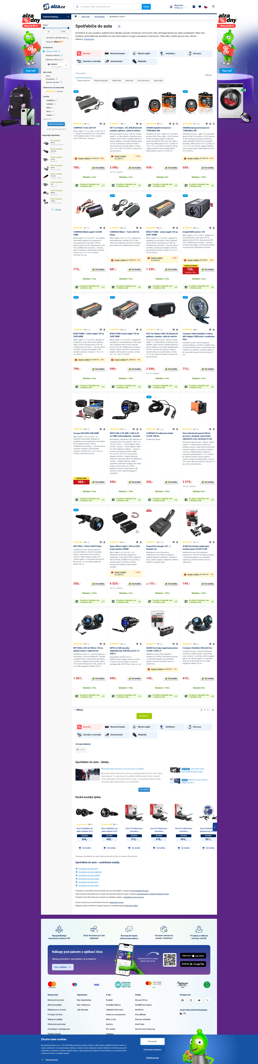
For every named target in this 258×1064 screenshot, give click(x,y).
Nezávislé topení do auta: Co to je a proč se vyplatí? (122, 769)
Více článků (144, 790)
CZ (184, 1013)
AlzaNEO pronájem (143, 1005)
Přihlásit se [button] (178, 8)
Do (68, 28)
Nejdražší (129, 80)
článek (184, 780)
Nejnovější (158, 80)
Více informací (52, 1060)
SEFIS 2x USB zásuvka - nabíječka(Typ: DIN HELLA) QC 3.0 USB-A (124, 651)
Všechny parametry (56, 124)
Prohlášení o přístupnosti (59, 1029)
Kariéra (109, 1024)
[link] (56, 209)
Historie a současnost (115, 1014)
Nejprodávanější (101, 80)
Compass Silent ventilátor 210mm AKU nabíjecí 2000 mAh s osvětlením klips (199, 336)
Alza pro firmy (141, 1000)
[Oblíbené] (199, 6)
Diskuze (208, 75)
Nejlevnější (116, 80)
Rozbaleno (50, 79)
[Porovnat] (177, 123)
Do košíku (99, 168)
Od (44, 28)
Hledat (146, 7)
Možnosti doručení (56, 1000)
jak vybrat (185, 769)
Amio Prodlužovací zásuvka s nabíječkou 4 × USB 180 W (158, 830)
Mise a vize (111, 1019)
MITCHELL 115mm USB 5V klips (87, 546)
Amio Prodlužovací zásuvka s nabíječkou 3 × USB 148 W (183, 830)
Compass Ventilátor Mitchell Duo (197, 648)
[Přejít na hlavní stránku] (54, 6)
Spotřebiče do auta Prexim (88, 885)
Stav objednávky (84, 1000)
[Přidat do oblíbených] (100, 123)
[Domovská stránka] (76, 16)
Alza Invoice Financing (145, 1029)
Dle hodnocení (144, 80)
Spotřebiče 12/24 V (117, 17)
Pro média (110, 1029)
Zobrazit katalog (50, 17)
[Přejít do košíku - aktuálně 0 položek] (213, 6)
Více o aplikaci (60, 967)
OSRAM (49, 104)
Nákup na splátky (55, 1019)
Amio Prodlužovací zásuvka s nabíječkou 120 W (134, 830)
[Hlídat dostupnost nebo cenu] (104, 123)
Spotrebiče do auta (116, 902)
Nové (48, 76)
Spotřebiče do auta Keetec (88, 879)
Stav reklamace (83, 1005)
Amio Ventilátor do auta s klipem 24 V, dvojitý (84, 830)
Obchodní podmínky (56, 1024)
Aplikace (110, 1034)
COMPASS (50, 100)
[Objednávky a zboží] (194, 6)
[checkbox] (56, 38)
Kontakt (109, 1000)
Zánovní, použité (52, 82)
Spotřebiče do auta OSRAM (89, 875)
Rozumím (152, 1041)
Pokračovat (89, 39)
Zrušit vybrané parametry (56, 129)
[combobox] (108, 7)
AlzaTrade (139, 1024)
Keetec (49, 115)
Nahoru (79, 710)
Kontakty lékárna (113, 1005)
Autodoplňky (100, 17)
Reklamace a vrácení (57, 1010)
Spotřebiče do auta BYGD (88, 882)
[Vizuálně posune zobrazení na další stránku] (215, 827)
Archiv (82, 749)
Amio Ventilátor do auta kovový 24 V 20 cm (208, 830)
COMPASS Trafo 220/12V (84, 128)
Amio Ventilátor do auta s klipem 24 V (109, 829)
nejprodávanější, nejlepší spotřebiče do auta (153, 894)
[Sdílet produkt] (119, 26)
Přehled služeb (54, 1034)
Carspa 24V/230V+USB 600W (86, 433)
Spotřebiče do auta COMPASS (90, 872)
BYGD (48, 108)
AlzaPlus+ (139, 1010)
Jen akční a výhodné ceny (56, 38)
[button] (89, 158)
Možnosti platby (55, 1005)
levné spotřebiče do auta (139, 891)
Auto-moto (85, 17)
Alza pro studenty (142, 1019)
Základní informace (114, 1010)
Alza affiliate (140, 1014)
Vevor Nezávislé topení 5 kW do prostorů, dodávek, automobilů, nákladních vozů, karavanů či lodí (197, 436)
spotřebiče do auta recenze (133, 897)
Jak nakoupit (82, 1010)
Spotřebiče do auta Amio (88, 869)
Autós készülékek (131, 906)
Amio (48, 111)
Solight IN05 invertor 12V (194, 232)
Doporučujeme (83, 80)
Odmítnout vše (152, 1058)
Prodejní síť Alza (55, 1014)
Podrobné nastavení (152, 1050)
